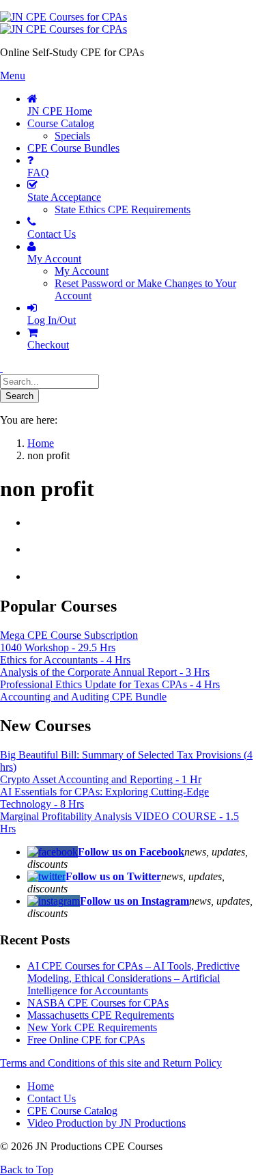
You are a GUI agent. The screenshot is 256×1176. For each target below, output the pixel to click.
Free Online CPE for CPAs (86, 1039)
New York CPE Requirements (92, 1027)
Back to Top (26, 1169)
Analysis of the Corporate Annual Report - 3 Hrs (105, 672)
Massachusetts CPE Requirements (100, 1015)
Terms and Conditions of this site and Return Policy (111, 1063)
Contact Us (51, 1098)
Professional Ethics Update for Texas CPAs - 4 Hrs (110, 684)
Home (40, 1086)
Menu (12, 75)
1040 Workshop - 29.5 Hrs (57, 647)
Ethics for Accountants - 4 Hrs (65, 660)
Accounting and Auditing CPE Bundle (83, 696)
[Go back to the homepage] (63, 23)
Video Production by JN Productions (106, 1123)
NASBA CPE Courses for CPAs (98, 1003)
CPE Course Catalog (72, 1111)
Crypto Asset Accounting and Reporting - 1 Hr (100, 779)
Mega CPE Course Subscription (69, 635)
